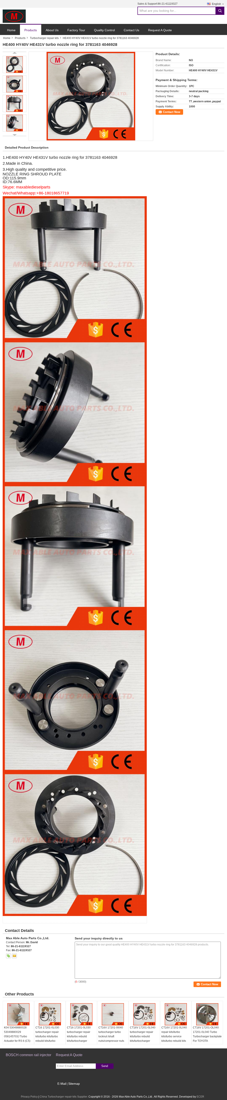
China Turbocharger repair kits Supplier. (64, 1096)
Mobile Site (65, 1089)
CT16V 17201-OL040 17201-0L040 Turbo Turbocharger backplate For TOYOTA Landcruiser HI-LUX (207, 1036)
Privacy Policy (29, 1096)
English (216, 4)
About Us (52, 30)
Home (11, 30)
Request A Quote (160, 30)
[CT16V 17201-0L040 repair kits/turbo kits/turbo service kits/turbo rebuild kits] (175, 1014)
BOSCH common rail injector (28, 1055)
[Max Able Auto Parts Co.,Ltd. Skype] (8, 955)
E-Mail (61, 1083)
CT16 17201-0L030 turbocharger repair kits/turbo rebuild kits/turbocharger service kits (79, 1036)
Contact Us (131, 30)
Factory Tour (76, 30)
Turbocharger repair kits (44, 38)
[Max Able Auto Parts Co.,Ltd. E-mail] (14, 955)
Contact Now (171, 112)
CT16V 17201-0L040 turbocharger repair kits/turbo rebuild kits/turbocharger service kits (142, 1036)
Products (30, 30)
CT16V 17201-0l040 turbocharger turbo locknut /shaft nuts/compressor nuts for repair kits (111, 1036)
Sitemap (74, 1083)
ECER (200, 1096)
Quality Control (104, 30)
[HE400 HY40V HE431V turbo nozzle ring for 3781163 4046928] (91, 96)
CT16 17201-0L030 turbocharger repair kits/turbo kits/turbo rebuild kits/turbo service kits (47, 1036)
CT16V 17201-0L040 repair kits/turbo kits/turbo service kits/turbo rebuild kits (174, 1034)
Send (104, 1066)
